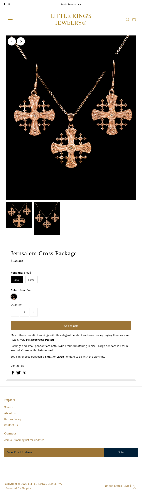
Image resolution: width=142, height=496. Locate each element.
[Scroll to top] (134, 488)
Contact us (17, 365)
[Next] (21, 41)
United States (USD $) (119, 486)
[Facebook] (4, 4)
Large (31, 280)
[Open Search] (127, 19)
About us (10, 413)
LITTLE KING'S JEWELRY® (71, 19)
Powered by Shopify (18, 488)
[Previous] (12, 41)
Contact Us (11, 425)
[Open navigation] (21, 19)
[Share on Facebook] (13, 373)
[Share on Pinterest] (24, 373)
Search (8, 407)
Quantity (16, 304)
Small (17, 280)
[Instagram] (9, 4)
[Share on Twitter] (19, 373)
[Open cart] (134, 19)
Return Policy (12, 419)
